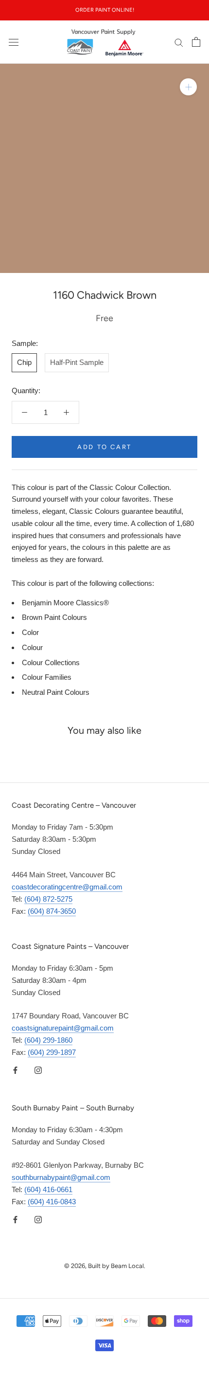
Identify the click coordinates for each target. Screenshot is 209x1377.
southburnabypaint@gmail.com (61, 1177)
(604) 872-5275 (48, 899)
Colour (32, 647)
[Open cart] (196, 42)
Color (30, 632)
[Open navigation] (13, 42)
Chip (24, 362)
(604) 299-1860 (48, 1040)
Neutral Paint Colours (55, 692)
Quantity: (26, 390)
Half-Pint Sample (77, 362)
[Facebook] (15, 1070)
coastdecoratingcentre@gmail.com (67, 887)
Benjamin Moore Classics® (65, 602)
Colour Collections (51, 662)
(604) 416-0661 (48, 1189)
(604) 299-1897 (52, 1052)
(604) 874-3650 (52, 911)
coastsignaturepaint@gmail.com (63, 1028)
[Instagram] (38, 1070)
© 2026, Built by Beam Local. (104, 1265)
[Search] (178, 42)
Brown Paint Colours (54, 617)
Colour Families (46, 677)
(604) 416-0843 (52, 1201)
